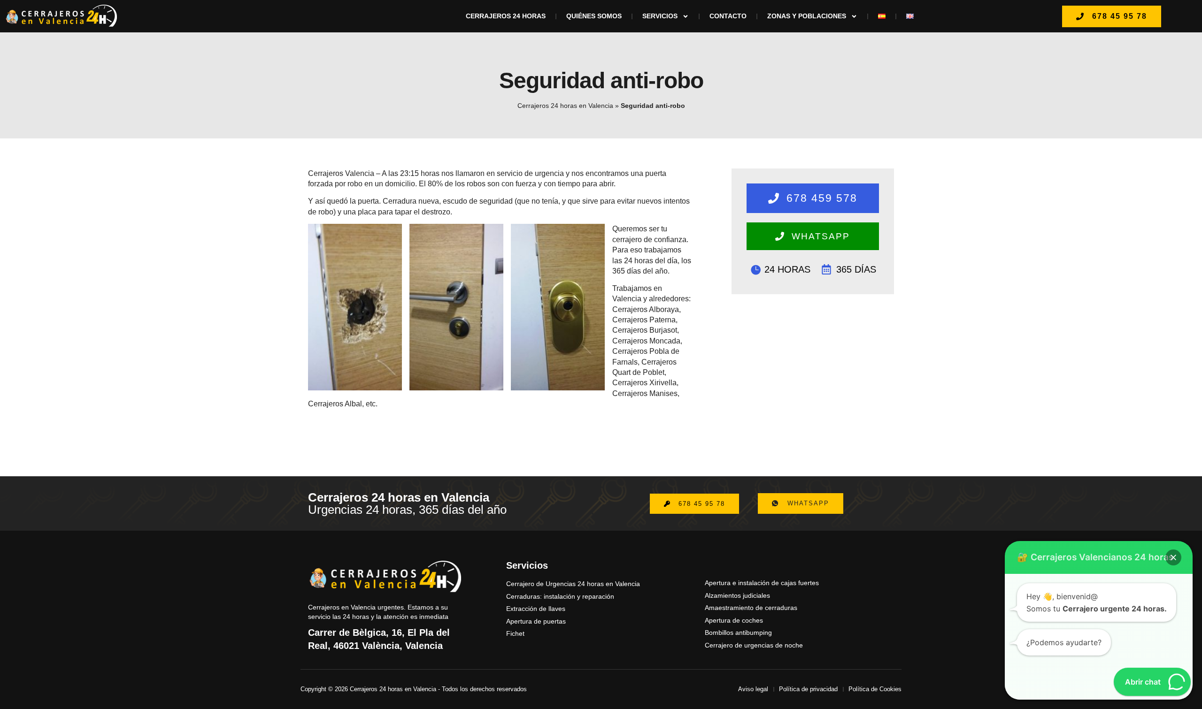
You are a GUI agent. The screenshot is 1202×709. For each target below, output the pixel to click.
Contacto (728, 16)
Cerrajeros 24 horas (506, 16)
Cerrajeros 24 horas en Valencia (565, 105)
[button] (1173, 557)
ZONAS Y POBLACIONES (806, 16)
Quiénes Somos (594, 16)
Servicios (660, 16)
